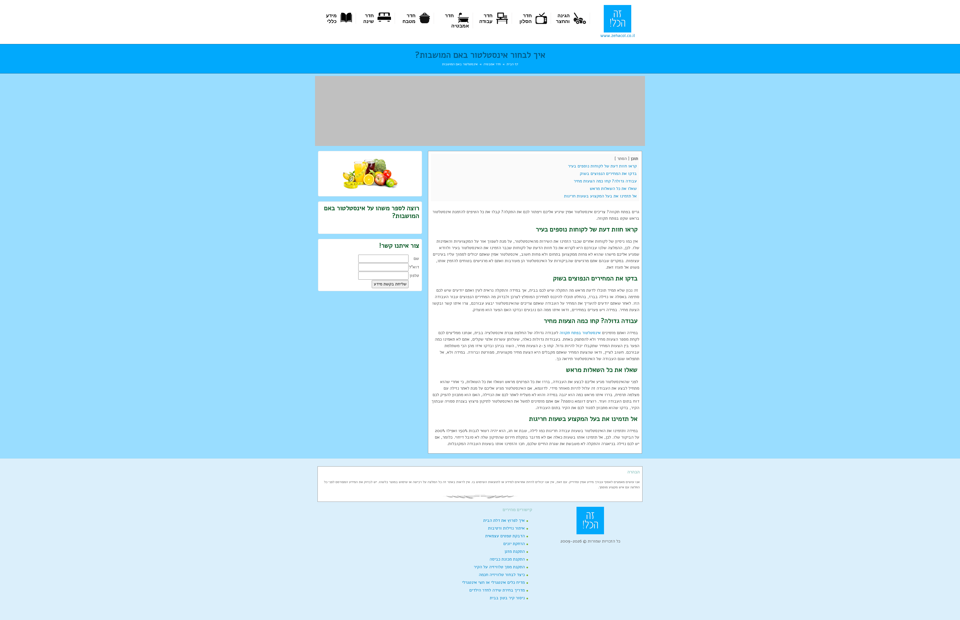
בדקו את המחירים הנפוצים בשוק (609, 173)
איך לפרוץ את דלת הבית (504, 520)
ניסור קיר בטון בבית (507, 598)
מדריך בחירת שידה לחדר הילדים (497, 590)
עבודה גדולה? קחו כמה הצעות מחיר (606, 181)
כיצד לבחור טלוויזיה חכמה (502, 575)
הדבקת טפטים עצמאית (505, 536)
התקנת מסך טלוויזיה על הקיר (499, 567)
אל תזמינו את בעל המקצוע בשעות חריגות (601, 196)
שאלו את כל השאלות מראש (614, 188)
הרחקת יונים (514, 544)
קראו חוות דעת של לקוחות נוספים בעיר (603, 166)
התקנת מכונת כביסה (507, 559)
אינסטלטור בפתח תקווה (580, 333)
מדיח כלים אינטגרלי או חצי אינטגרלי (493, 582)
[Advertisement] (480, 111)
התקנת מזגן (514, 551)
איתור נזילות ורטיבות (506, 528)
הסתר (622, 158)
